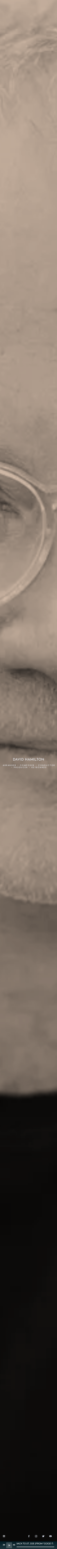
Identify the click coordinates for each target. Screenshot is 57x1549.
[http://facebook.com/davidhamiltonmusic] (29, 1536)
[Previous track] (4, 1545)
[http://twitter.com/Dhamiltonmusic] (43, 1536)
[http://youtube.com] (50, 1536)
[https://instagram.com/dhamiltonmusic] (36, 1536)
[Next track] (14, 1545)
